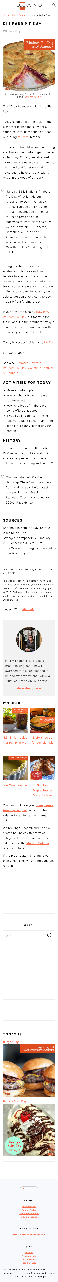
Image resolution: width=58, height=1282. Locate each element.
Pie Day (49, 342)
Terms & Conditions (29, 1217)
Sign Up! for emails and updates (29, 1235)
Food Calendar (20, 15)
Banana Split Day (15, 1101)
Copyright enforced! (29, 1213)
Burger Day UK (13, 1042)
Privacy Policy (29, 1210)
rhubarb (23, 137)
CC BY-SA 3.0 (33, 97)
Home (6, 15)
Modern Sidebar (37, 843)
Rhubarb (22, 363)
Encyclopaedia (29, 1256)
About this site (29, 1207)
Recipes (29, 1252)
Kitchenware (29, 1259)
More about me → (29, 688)
